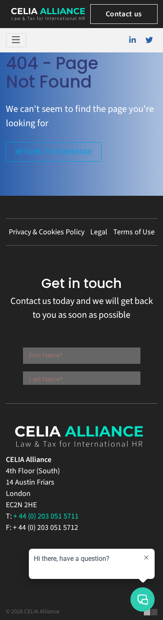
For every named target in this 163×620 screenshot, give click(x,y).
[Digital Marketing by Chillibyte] (151, 612)
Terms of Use (134, 232)
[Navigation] (16, 40)
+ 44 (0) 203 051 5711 (46, 516)
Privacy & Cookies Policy (46, 232)
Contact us (124, 14)
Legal (98, 232)
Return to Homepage (53, 152)
